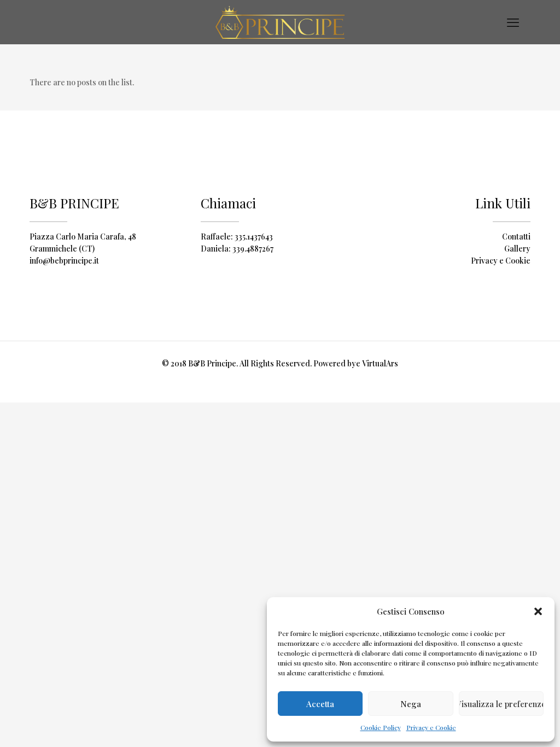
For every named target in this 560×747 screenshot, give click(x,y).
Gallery (517, 248)
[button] (538, 611)
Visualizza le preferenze (501, 703)
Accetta (320, 703)
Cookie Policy (380, 727)
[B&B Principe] (280, 22)
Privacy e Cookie (431, 727)
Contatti (516, 236)
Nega (410, 703)
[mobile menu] (513, 22)
